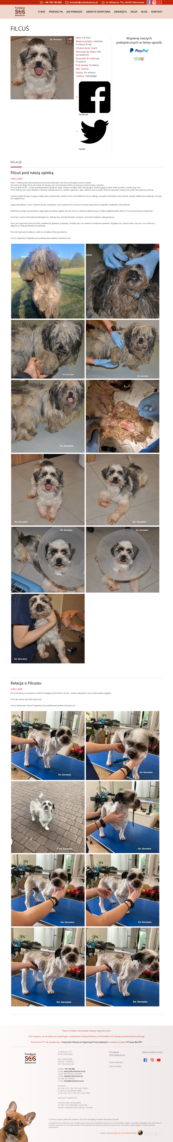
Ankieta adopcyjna (98, 11)
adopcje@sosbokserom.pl (74, 1071)
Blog (144, 11)
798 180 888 (70, 1069)
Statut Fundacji (115, 1066)
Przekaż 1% (56, 11)
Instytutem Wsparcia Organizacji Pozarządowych (85, 1042)
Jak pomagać (74, 11)
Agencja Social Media (122, 1133)
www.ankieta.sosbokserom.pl (58, 238)
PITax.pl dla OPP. (134, 1042)
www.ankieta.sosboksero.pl (64, 705)
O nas (41, 11)
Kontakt (156, 11)
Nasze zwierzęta (116, 1062)
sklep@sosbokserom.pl (73, 1076)
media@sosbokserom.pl (74, 1081)
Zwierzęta (120, 11)
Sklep (134, 11)
